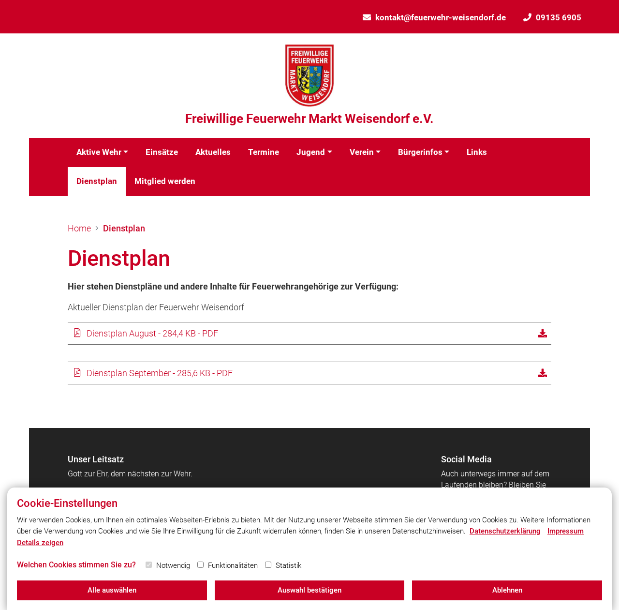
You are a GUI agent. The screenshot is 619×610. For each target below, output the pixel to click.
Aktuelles (213, 152)
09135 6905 (558, 17)
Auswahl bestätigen (309, 590)
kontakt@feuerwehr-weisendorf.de (440, 17)
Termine (263, 152)
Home (79, 228)
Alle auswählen (112, 590)
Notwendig (173, 565)
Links (477, 152)
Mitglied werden (164, 181)
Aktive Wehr (98, 152)
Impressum (565, 531)
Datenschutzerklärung (505, 531)
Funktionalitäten (233, 565)
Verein (362, 152)
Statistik (288, 565)
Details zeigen (40, 542)
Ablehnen (507, 590)
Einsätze (162, 152)
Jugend (310, 152)
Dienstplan (96, 181)
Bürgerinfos (420, 152)
